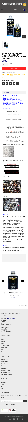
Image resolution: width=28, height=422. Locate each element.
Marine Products (4, 368)
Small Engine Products (6, 372)
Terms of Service (5, 345)
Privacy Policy (4, 348)
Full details (6, 92)
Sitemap (3, 352)
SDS (2, 386)
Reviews (5, 256)
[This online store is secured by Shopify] (4, 410)
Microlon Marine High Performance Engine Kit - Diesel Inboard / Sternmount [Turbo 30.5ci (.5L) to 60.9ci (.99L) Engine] (14, 55)
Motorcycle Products (5, 370)
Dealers (2, 343)
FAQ (2, 388)
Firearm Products (5, 366)
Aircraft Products (5, 359)
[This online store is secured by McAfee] (12, 410)
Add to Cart (14, 68)
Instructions (3, 382)
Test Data (3, 384)
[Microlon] (14, 4)
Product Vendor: (6, 80)
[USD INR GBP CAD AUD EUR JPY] (15, 10)
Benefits (3, 341)
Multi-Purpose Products (6, 374)
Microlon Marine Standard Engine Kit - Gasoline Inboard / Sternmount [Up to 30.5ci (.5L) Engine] (13, 294)
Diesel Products (4, 364)
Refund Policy (4, 350)
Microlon (13, 416)
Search (2, 339)
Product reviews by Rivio (23, 305)
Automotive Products (5, 362)
